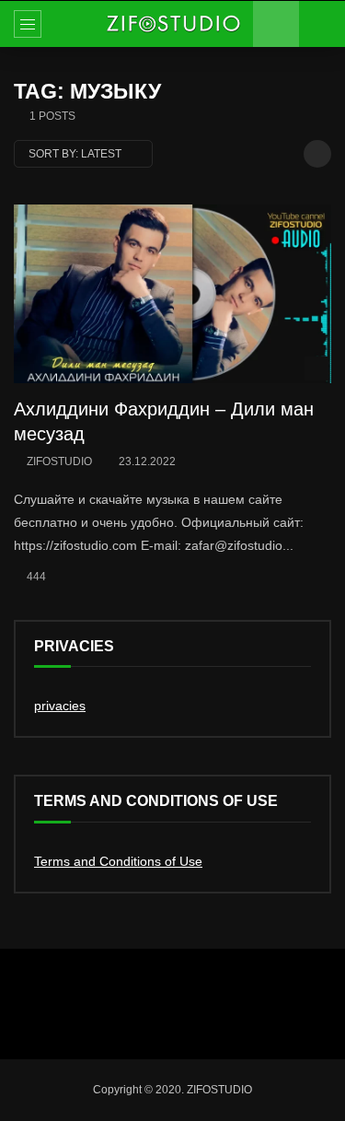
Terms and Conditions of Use (118, 861)
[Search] (322, 24)
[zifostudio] (173, 24)
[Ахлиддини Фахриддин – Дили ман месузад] (172, 293)
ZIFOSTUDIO (59, 461)
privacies (60, 705)
